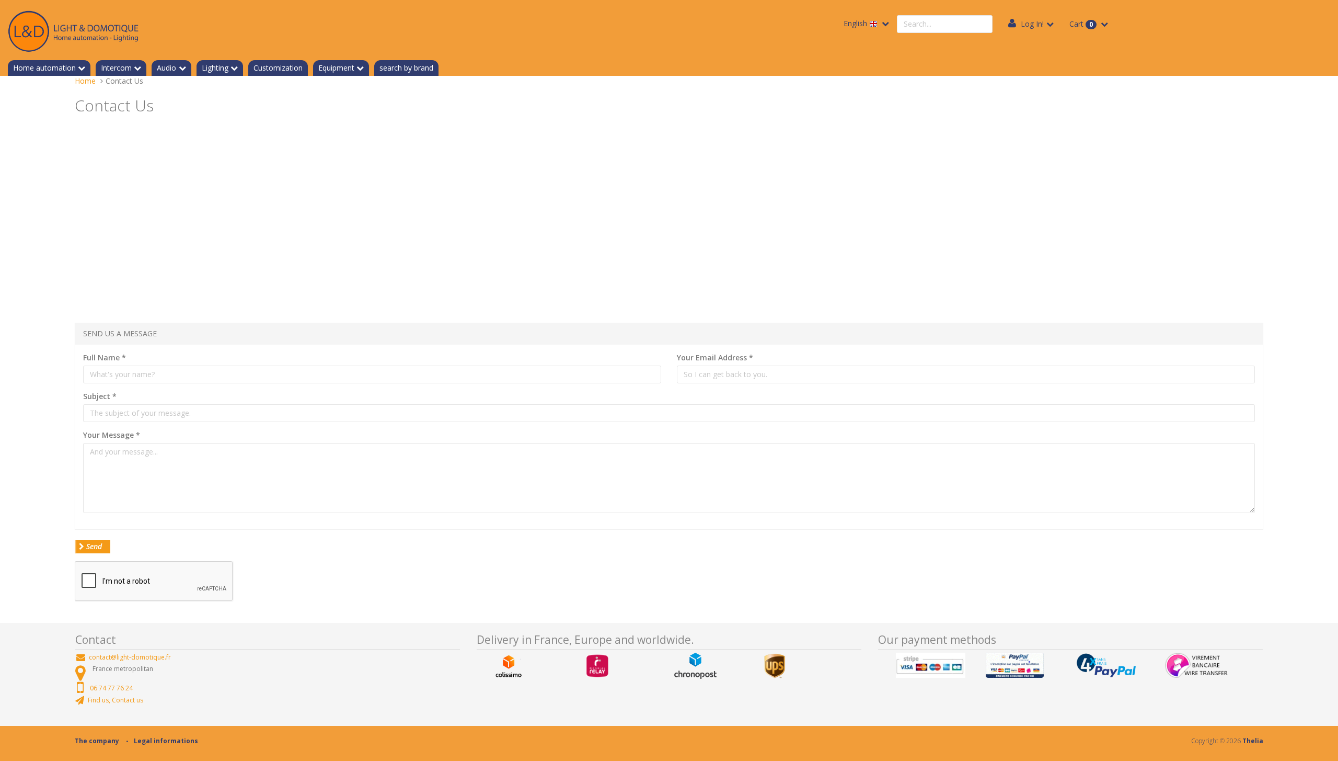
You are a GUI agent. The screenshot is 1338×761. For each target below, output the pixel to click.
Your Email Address (715, 357)
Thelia (1252, 740)
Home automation (44, 68)
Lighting (215, 68)
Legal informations (166, 740)
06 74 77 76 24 (111, 688)
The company (97, 740)
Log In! (1032, 24)
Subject (100, 396)
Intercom (116, 68)
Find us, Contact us (115, 700)
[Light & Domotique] (73, 29)
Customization (278, 68)
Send (93, 546)
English (856, 23)
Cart (1081, 24)
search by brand (406, 68)
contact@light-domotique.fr (130, 657)
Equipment (336, 68)
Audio (166, 68)
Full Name (104, 357)
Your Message (111, 435)
